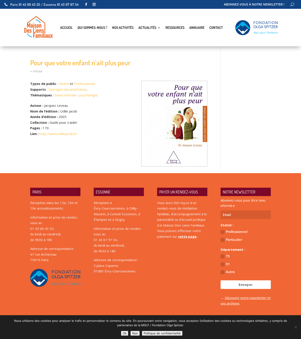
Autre (230, 272)
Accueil (66, 28)
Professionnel (84, 83)
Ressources (174, 28)
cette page (187, 236)
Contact (216, 28)
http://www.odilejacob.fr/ (58, 133)
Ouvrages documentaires (67, 89)
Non (135, 333)
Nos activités (123, 28)
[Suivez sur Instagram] (94, 4)
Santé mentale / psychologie (75, 95)
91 (228, 264)
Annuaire (196, 28)
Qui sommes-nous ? (92, 28)
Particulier (234, 239)
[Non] (295, 327)
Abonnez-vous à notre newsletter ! (254, 4)
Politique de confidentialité (162, 333)
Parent (64, 83)
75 (228, 256)
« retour (36, 71)
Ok (124, 333)
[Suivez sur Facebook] (86, 4)
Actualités (147, 28)
